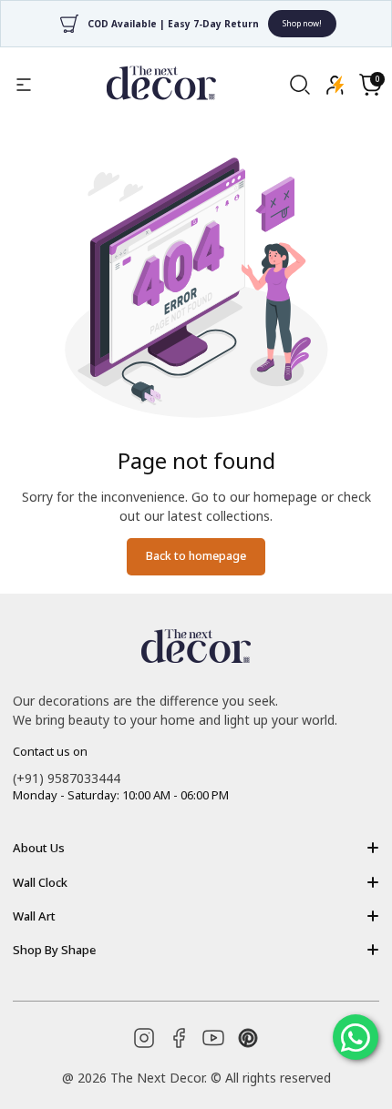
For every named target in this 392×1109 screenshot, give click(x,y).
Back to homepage (196, 556)
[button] (370, 85)
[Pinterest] (248, 1038)
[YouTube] (213, 1038)
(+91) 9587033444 (66, 778)
